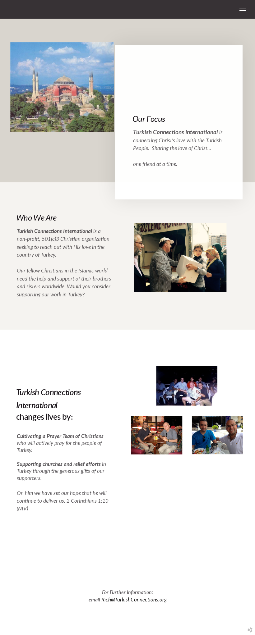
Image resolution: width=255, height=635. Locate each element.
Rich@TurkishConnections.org (134, 599)
